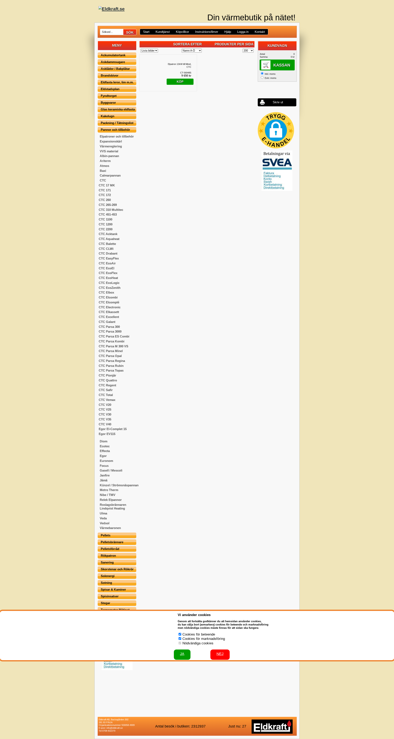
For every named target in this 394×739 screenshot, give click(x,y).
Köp (180, 81)
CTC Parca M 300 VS (113, 346)
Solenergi (108, 576)
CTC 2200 (105, 229)
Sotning (106, 582)
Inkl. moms (270, 74)
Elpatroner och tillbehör (117, 136)
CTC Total (106, 395)
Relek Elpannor (111, 499)
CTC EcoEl (106, 268)
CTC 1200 (105, 224)
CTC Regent (107, 385)
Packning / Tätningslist (117, 123)
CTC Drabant (108, 253)
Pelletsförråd (110, 549)
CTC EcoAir (107, 263)
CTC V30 (105, 414)
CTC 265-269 (108, 205)
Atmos (104, 166)
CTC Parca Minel (111, 351)
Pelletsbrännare (112, 542)
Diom (103, 441)
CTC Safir (106, 390)
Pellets (105, 535)
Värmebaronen (110, 528)
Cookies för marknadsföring (203, 639)
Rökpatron (108, 555)
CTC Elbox (106, 292)
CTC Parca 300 (109, 326)
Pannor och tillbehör (115, 129)
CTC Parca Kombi (111, 341)
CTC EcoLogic (109, 283)
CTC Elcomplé (109, 302)
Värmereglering (111, 146)
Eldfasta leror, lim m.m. (117, 82)
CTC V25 (105, 409)
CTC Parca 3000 (110, 331)
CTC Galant (107, 322)
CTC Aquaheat (109, 239)
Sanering (107, 562)
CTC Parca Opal (110, 356)
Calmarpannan (110, 175)
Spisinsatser (110, 596)
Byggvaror (108, 102)
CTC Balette (107, 244)
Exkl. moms (270, 78)
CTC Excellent (109, 317)
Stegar (105, 603)
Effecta (105, 451)
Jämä (103, 480)
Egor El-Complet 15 (113, 429)
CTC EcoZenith (109, 287)
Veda (103, 518)
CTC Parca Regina (112, 361)
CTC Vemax (107, 400)
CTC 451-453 (108, 214)
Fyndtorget (109, 96)
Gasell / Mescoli (111, 470)
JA (182, 654)
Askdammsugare (113, 62)
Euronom (106, 460)
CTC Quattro (108, 380)
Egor (103, 456)
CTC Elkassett (109, 312)
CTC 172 (105, 195)
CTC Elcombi (108, 297)
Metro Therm (109, 490)
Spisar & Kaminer (113, 589)
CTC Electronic (109, 307)
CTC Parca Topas (111, 370)
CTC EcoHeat (108, 278)
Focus (104, 465)
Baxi (103, 170)
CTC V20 (105, 404)
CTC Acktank (108, 234)
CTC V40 (105, 424)
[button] (276, 130)
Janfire (105, 475)
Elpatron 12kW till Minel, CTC (179, 65)
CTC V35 (105, 419)
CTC (103, 180)
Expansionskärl (111, 141)
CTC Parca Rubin (111, 365)
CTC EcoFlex (108, 273)
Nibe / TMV (107, 495)
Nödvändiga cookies (197, 643)
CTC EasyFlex (109, 258)
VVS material (109, 151)
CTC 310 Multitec (111, 209)
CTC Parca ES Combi (114, 336)
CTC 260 (105, 200)
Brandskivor (109, 75)
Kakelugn (107, 116)
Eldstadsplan (110, 89)
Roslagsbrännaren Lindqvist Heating (113, 506)
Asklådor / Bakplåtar (115, 68)
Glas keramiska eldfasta (118, 109)
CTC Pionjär (107, 375)
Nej (219, 654)
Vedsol (104, 523)
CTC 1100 (105, 219)
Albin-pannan (109, 156)
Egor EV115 (107, 434)
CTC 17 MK (107, 185)
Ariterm (105, 161)
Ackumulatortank (113, 55)
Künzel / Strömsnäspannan (119, 485)
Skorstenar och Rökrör (117, 569)
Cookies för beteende (198, 634)
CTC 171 (105, 190)
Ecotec (105, 446)
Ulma (103, 513)
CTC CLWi (106, 248)
